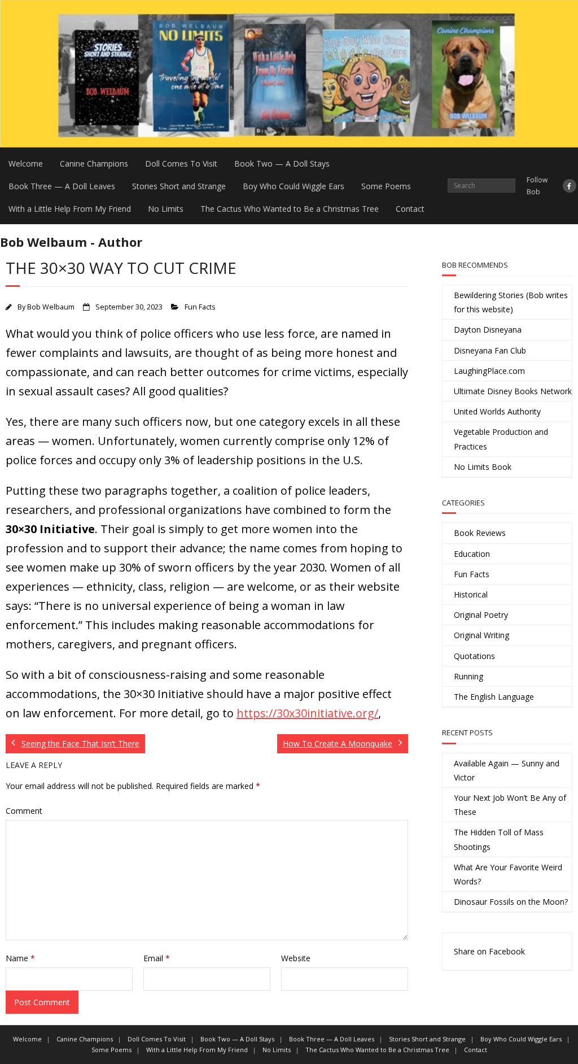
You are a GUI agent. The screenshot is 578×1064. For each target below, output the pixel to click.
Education (472, 553)
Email (156, 958)
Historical (471, 594)
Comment (24, 810)
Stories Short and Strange (179, 186)
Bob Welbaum (51, 307)
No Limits (165, 208)
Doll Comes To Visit (181, 163)
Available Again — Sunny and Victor (506, 770)
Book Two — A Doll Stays (282, 163)
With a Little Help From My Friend (69, 208)
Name (20, 958)
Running (468, 676)
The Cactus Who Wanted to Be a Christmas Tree (289, 208)
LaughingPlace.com (489, 370)
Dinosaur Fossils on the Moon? (511, 901)
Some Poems (386, 186)
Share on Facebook (489, 951)
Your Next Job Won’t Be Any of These (510, 804)
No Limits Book (482, 466)
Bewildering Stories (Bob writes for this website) (511, 302)
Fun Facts (200, 307)
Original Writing (481, 635)
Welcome (25, 163)
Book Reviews (480, 532)
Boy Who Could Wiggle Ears (293, 186)
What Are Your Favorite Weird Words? (508, 874)
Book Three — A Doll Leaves (61, 186)
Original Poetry (481, 614)
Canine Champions (94, 163)
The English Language (494, 696)
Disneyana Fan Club (490, 350)
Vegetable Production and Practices (501, 438)
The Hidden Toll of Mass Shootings (499, 839)
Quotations (474, 656)
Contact (410, 208)
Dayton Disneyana (488, 329)
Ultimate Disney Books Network (513, 391)
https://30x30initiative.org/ (307, 713)
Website (295, 958)
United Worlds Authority (497, 411)
